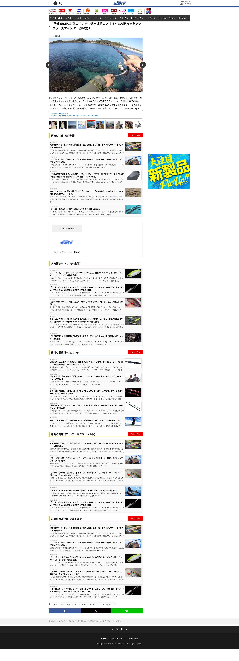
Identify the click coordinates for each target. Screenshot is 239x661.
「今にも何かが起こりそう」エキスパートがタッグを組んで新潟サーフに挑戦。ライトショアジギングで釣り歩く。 (86, 160)
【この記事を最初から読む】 (75, 114)
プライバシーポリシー (118, 638)
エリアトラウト (139, 18)
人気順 (68, 18)
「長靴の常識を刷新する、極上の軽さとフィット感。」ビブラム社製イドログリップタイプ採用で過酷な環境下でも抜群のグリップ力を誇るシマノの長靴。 (87, 175)
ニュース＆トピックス (167, 18)
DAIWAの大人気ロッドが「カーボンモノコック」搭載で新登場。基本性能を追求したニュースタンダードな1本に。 (86, 406)
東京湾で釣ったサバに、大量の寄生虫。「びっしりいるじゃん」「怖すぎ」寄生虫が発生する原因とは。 (86, 302)
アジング (88, 18)
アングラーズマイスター (106, 604)
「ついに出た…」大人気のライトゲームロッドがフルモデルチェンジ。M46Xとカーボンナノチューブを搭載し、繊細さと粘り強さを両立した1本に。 (87, 288)
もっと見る (135, 135)
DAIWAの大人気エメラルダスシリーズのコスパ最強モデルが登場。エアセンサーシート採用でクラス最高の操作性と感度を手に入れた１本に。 (86, 363)
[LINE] (127, 610)
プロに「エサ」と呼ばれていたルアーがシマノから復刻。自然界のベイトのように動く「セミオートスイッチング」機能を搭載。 (86, 273)
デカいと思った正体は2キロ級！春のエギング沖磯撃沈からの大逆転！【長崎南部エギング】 (86, 420)
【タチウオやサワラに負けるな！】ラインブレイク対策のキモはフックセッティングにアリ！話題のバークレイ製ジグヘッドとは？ (86, 473)
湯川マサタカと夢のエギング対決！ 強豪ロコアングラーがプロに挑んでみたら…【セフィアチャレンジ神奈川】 (86, 377)
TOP (52, 18)
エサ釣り (152, 18)
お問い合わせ (133, 638)
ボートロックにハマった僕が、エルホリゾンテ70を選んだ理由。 (75, 209)
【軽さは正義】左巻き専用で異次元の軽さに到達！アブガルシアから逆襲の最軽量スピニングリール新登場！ (86, 337)
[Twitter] (96, 610)
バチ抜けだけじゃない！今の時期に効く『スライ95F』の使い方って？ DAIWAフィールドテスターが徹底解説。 (86, 146)
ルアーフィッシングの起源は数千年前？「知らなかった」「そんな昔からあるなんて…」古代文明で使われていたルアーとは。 (87, 192)
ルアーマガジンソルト (68, 604)
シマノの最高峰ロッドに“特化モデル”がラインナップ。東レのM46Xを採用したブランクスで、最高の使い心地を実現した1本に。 (87, 392)
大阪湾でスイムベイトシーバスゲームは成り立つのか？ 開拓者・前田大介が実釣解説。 (84, 490)
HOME (53, 621)
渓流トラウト (125, 18)
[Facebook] (65, 610)
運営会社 (104, 638)
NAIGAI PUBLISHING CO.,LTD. (117, 643)
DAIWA (92, 604)
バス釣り (78, 18)
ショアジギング (110, 18)
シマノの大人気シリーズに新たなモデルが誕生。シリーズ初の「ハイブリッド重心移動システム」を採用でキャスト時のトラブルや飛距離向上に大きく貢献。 (86, 320)
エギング (98, 18)
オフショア (183, 18)
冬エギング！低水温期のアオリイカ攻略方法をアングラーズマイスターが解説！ (95, 621)
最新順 (59, 18)
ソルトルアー (83, 604)
